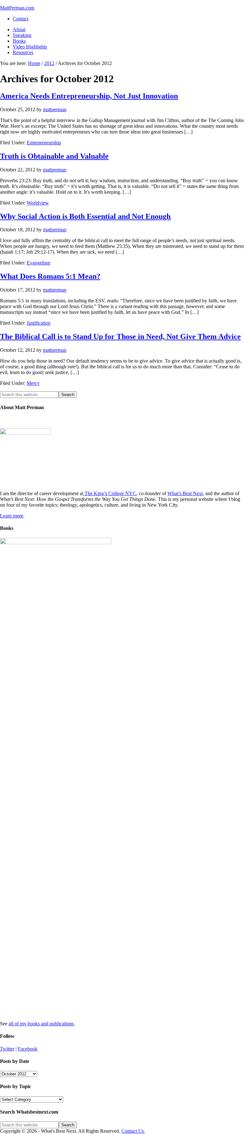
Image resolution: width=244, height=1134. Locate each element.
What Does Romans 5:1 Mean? (50, 276)
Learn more (11, 515)
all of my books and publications (41, 1023)
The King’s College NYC (109, 493)
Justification (39, 323)
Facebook (27, 1048)
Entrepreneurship (44, 142)
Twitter (7, 1048)
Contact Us (132, 1131)
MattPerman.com (17, 8)
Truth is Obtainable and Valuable (54, 156)
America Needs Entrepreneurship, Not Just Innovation (89, 96)
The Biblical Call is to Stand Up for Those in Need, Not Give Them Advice (120, 336)
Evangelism (38, 262)
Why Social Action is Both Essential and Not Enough (85, 216)
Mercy (33, 383)
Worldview (38, 203)
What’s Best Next (185, 493)
